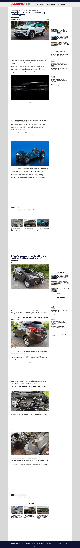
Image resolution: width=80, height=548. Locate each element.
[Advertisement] (30, 51)
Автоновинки (22, 7)
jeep (15, 207)
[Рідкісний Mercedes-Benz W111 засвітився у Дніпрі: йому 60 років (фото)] (54, 38)
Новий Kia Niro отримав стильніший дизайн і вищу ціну (29, 229)
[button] (67, 4)
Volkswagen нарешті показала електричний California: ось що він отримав (58, 85)
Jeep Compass (19, 207)
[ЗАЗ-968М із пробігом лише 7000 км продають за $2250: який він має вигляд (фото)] (54, 44)
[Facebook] (20, 210)
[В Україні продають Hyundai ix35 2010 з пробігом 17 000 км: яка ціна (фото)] (54, 30)
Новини (17, 7)
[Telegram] (28, 210)
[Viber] (30, 210)
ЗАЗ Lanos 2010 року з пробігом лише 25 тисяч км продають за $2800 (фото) (16, 229)
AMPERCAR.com (13, 7)
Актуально (13, 226)
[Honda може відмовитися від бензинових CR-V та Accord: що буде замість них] (43, 223)
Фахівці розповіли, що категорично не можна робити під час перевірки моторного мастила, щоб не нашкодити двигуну (59, 74)
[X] (23, 210)
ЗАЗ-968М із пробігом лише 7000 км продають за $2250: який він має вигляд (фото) (63, 44)
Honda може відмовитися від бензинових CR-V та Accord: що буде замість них (43, 229)
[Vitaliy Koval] (11, 19)
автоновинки (24, 207)
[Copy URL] (33, 210)
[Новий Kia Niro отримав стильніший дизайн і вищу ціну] (30, 223)
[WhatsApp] (25, 210)
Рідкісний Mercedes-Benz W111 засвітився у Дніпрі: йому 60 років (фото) (62, 37)
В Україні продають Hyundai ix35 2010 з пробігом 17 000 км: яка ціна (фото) (62, 31)
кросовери (29, 207)
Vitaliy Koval (14, 19)
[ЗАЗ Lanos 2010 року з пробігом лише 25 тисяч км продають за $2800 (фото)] (17, 223)
